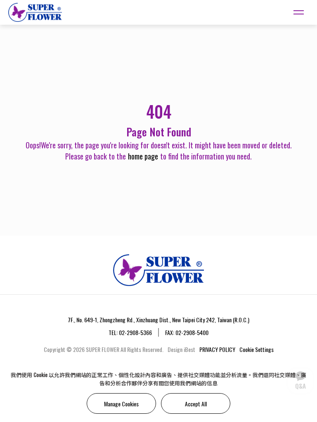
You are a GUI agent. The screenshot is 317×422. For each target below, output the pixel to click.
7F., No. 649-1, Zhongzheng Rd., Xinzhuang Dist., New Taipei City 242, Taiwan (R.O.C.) (158, 319)
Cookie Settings (256, 349)
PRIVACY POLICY (217, 349)
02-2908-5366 (135, 332)
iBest (189, 349)
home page (143, 156)
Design (175, 349)
